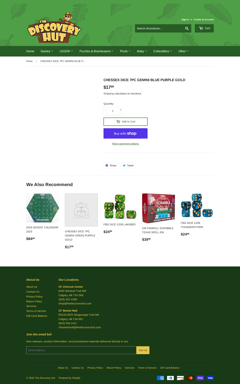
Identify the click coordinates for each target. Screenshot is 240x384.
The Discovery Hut (45, 377)
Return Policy (34, 301)
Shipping (109, 93)
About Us (31, 286)
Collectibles (161, 51)
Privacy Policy (34, 296)
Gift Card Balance (36, 315)
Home (30, 51)
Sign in (185, 19)
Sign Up (143, 350)
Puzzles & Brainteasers (95, 51)
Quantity (108, 103)
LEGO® (65, 51)
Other (182, 51)
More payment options (125, 143)
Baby (141, 51)
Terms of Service (36, 310)
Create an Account (204, 19)
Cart (207, 28)
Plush (124, 51)
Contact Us (32, 291)
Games (46, 51)
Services (31, 306)
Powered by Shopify (69, 377)
